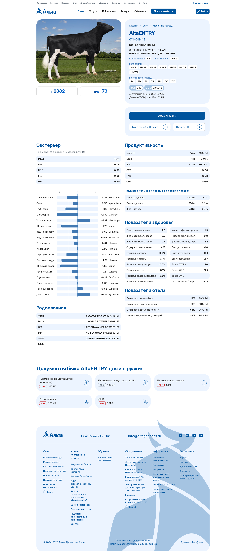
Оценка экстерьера (80, 505)
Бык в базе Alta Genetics (145, 127)
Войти (204, 11)
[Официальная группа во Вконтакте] (201, 436)
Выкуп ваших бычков (81, 464)
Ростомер (130, 495)
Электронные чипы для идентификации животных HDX (135, 487)
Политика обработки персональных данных (133, 543)
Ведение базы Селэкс (82, 476)
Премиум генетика (52, 480)
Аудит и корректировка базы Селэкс (81, 484)
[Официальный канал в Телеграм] (187, 436)
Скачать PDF (183, 127)
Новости (65, 3)
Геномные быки (51, 475)
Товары (125, 11)
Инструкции (158, 469)
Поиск (145, 3)
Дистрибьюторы (88, 3)
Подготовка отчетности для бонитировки (79, 517)
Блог (75, 3)
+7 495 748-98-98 (95, 436)
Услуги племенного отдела (78, 455)
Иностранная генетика (54, 471)
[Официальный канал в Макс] (180, 436)
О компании (41, 3)
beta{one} (197, 542)
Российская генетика (53, 466)
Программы (158, 465)
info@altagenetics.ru (144, 436)
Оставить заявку (167, 115)
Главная (133, 25)
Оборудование (134, 451)
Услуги (93, 11)
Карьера (54, 3)
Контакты (116, 3)
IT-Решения (109, 11)
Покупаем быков (163, 11)
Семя (81, 11)
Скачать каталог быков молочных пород (161, 477)
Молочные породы (163, 25)
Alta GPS (75, 524)
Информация (129, 3)
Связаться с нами (202, 3)
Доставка (103, 3)
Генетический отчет (81, 509)
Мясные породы (51, 462)
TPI (51, 91)
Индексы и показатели (164, 484)
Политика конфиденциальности (132, 540)
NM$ (97, 91)
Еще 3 (50, 492)
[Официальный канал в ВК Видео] (194, 436)
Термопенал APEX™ (135, 457)
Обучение (140, 11)
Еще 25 (132, 507)
